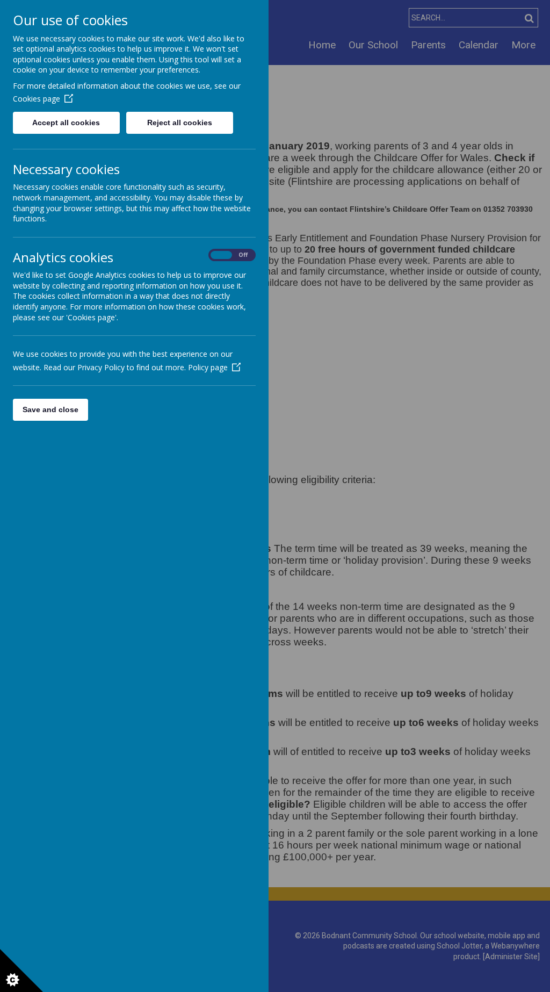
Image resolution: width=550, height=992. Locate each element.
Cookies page (36, 99)
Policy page (208, 367)
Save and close (50, 409)
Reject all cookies (179, 122)
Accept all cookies (66, 122)
